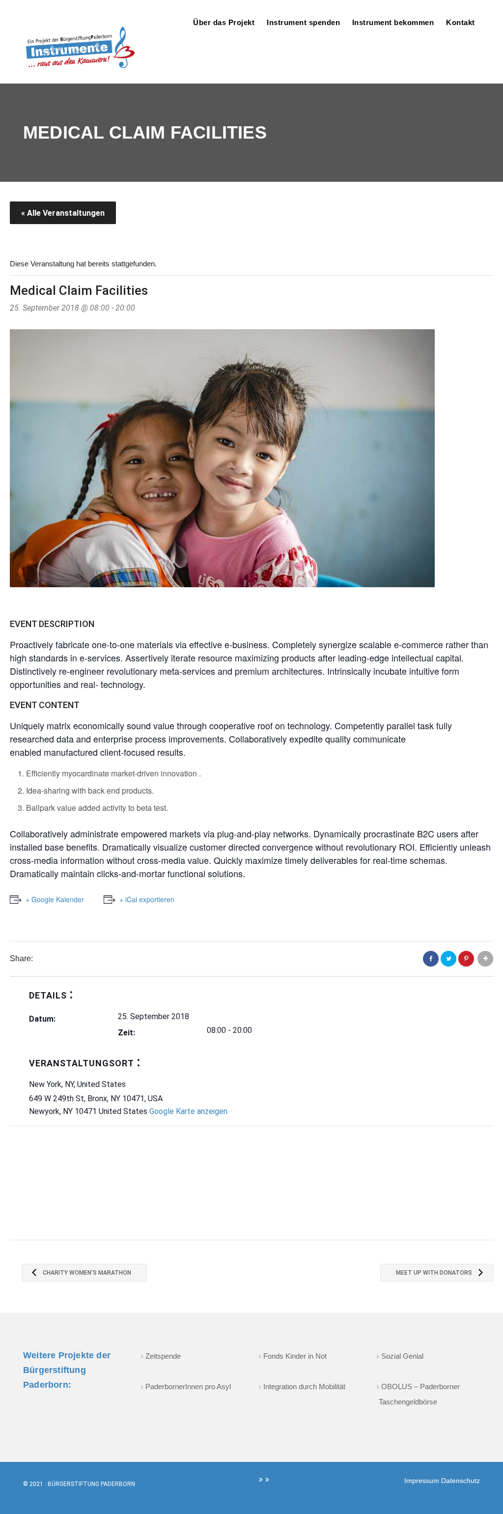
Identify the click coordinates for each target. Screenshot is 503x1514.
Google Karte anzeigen (188, 1111)
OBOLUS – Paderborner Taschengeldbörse (419, 1394)
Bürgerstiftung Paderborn (91, 1484)
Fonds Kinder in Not (295, 1356)
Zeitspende (163, 1356)
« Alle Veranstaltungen (63, 213)
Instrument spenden (303, 22)
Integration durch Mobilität (304, 1386)
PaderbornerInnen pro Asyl (188, 1386)
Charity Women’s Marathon (86, 1272)
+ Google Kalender (55, 899)
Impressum (422, 1481)
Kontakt (460, 22)
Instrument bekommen (393, 22)
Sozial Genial (402, 1356)
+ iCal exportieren (146, 899)
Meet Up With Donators (435, 1272)
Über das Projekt (223, 22)
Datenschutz (460, 1481)
